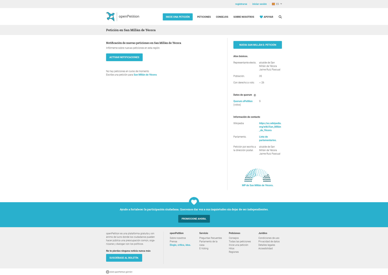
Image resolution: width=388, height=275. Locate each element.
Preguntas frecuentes (210, 238)
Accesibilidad (265, 248)
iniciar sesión (259, 4)
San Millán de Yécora (145, 74)
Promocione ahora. (194, 218)
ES (277, 4)
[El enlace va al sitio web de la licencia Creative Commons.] (108, 271)
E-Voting (203, 248)
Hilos (231, 248)
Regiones (234, 251)
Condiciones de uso (268, 238)
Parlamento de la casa (208, 243)
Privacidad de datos (269, 241)
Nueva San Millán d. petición (257, 44)
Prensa (173, 241)
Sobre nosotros (243, 16)
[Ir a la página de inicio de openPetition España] (123, 16)
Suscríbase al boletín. (124, 257)
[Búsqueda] (280, 17)
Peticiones (204, 16)
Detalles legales (266, 245)
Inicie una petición (178, 16)
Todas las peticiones (240, 241)
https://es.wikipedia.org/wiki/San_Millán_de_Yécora (270, 127)
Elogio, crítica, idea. (180, 245)
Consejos (222, 16)
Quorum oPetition (243, 101)
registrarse (241, 4)
